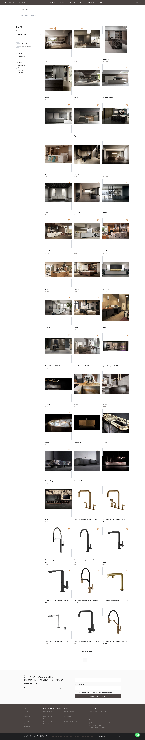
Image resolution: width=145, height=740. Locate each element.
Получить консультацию (98, 696)
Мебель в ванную (69, 714)
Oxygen (105, 404)
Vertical (47, 59)
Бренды (52, 2)
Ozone (104, 481)
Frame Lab (48, 213)
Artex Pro (48, 251)
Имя (76, 676)
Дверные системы (69, 723)
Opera (76, 404)
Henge (46, 406)
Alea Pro (105, 251)
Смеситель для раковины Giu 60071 (115, 600)
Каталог (61, 2)
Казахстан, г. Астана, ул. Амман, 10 (100, 723)
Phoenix (76, 289)
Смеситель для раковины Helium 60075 (85, 561)
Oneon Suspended (51, 481)
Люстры (66, 719)
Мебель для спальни (48, 716)
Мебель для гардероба (70, 721)
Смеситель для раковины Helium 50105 (114, 561)
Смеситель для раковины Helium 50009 (57, 561)
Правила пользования (95, 714)
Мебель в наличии (48, 711)
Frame (104, 213)
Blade (47, 97)
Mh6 (46, 136)
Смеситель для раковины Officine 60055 (114, 642)
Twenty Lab (78, 174)
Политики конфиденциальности (102, 692)
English (106, 736)
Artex (47, 289)
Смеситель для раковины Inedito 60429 (86, 602)
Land (104, 327)
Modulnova (48, 61)
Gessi (75, 523)
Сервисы (91, 2)
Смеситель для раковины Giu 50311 (86, 641)
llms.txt (91, 736)
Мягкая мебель (47, 723)
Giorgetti (47, 368)
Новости (81, 2)
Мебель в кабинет (48, 719)
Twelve (47, 327)
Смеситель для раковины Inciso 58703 (113, 520)
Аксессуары (67, 716)
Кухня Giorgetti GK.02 (81, 366)
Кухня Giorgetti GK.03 (110, 366)
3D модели (71, 2)
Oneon (47, 404)
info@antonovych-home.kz (98, 727)
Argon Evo (77, 442)
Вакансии (27, 726)
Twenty (76, 97)
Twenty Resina (107, 97)
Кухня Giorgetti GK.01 (52, 366)
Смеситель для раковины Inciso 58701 (85, 520)
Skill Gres (77, 213)
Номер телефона (79, 684)
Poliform (47, 253)
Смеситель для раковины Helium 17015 (57, 602)
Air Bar (104, 442)
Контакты (101, 2)
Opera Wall (78, 481)
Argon (47, 442)
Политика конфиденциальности (97, 711)
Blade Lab (106, 59)
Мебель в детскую (48, 721)
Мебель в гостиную (48, 714)
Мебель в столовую (69, 711)
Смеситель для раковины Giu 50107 (58, 641)
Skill (75, 59)
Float (104, 136)
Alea (75, 251)
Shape (76, 327)
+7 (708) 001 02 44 (96, 725)
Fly (103, 174)
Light (75, 136)
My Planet (105, 289)
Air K (46, 519)
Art (46, 174)
